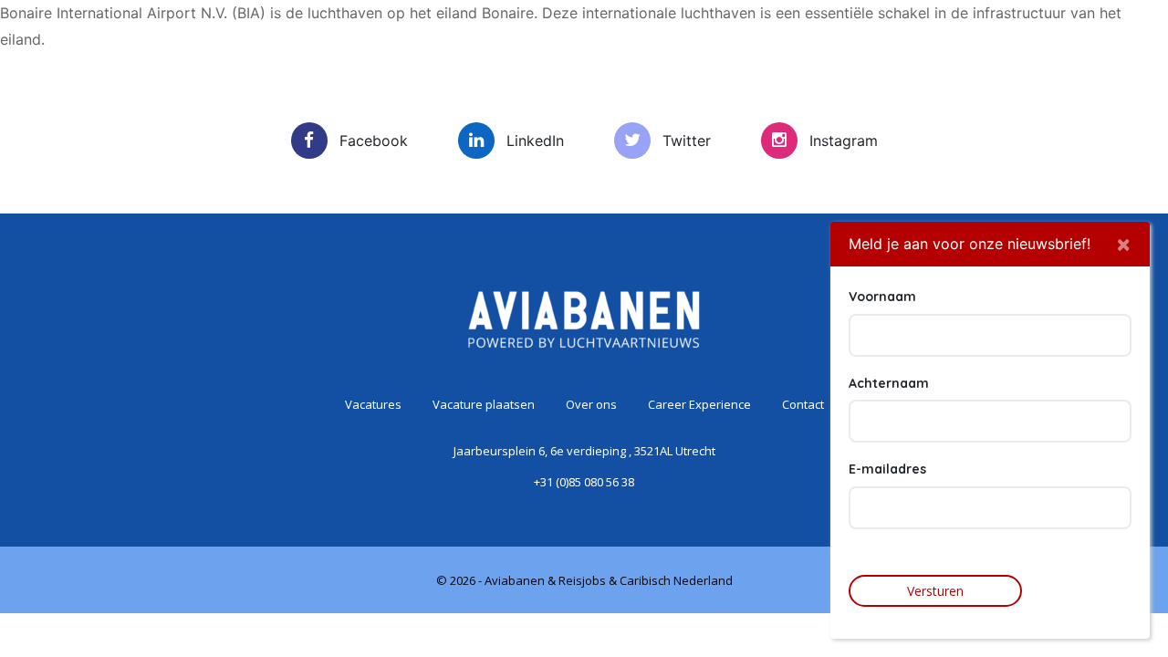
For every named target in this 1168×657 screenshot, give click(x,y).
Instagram (843, 140)
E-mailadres (887, 469)
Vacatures (329, 98)
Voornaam (882, 296)
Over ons (639, 98)
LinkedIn (535, 140)
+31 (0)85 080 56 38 (584, 482)
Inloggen (1057, 48)
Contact (944, 98)
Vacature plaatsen (485, 98)
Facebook (373, 140)
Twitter (686, 140)
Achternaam (889, 382)
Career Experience (793, 98)
